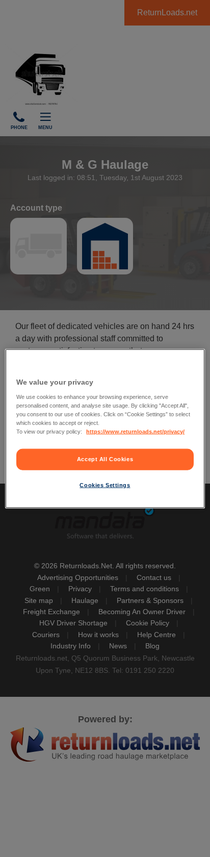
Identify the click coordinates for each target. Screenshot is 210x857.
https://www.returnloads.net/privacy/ (135, 431)
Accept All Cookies (105, 459)
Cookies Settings (105, 485)
